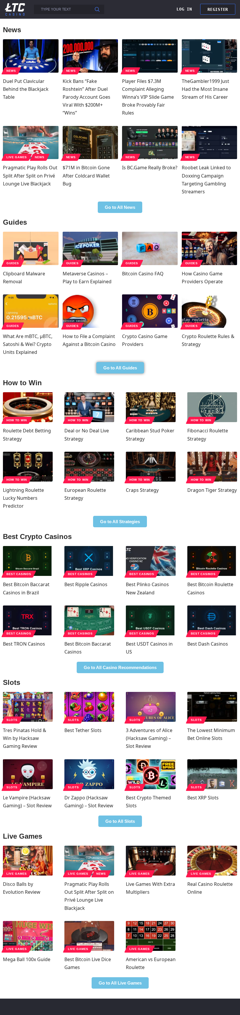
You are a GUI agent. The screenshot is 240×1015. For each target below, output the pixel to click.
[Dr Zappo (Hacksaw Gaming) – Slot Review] (89, 774)
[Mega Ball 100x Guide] (28, 936)
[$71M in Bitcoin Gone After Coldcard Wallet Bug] (90, 142)
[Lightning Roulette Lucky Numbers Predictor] (28, 467)
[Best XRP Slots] (212, 774)
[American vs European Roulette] (151, 936)
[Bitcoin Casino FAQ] (150, 248)
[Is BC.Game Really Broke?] (150, 142)
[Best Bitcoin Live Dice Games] (89, 936)
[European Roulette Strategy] (89, 467)
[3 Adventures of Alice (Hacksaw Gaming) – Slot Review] (151, 707)
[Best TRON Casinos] (28, 620)
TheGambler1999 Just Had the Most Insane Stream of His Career (205, 89)
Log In (184, 9)
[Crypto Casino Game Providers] (150, 311)
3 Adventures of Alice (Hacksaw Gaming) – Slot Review (149, 738)
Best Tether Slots (83, 730)
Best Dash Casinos (207, 644)
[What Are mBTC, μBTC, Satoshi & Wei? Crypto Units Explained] (31, 311)
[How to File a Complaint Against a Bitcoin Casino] (90, 311)
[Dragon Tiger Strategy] (212, 467)
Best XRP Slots (203, 797)
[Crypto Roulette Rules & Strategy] (209, 311)
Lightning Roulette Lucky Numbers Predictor (23, 498)
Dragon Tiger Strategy (212, 490)
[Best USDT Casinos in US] (151, 620)
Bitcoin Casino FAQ (143, 273)
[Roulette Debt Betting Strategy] (28, 407)
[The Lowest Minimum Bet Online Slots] (212, 707)
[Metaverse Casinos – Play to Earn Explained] (90, 248)
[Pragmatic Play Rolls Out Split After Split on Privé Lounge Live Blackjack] (31, 142)
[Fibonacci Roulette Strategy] (212, 407)
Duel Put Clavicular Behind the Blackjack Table (26, 89)
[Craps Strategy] (151, 467)
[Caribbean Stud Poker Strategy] (151, 407)
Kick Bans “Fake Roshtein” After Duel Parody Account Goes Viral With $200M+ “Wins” (86, 97)
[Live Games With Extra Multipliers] (151, 861)
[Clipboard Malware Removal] (31, 248)
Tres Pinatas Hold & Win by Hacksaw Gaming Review (24, 738)
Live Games (16, 157)
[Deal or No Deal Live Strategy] (89, 407)
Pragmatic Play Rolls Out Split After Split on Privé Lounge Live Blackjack (30, 175)
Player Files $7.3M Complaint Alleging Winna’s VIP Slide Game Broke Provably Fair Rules (148, 97)
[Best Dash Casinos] (212, 620)
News (11, 70)
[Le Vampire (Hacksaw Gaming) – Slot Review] (28, 774)
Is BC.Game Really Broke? (149, 167)
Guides (12, 263)
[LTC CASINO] (15, 9)
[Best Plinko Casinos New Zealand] (151, 561)
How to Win (16, 420)
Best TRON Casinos (24, 644)
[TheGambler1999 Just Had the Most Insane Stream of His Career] (209, 56)
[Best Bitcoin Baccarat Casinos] (89, 620)
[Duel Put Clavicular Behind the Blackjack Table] (31, 56)
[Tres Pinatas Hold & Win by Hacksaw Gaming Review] (28, 707)
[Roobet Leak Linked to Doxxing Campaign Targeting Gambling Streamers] (209, 142)
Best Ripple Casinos (85, 584)
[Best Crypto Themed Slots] (151, 774)
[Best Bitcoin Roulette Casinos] (212, 561)
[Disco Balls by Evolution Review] (28, 861)
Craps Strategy (142, 490)
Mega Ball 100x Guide (26, 959)
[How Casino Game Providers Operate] (209, 248)
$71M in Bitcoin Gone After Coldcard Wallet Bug (86, 175)
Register (218, 9)
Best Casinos (18, 574)
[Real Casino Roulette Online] (212, 861)
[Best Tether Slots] (89, 707)
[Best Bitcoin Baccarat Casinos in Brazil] (28, 561)
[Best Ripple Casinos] (89, 561)
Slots (12, 719)
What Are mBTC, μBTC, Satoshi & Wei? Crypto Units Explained (27, 344)
